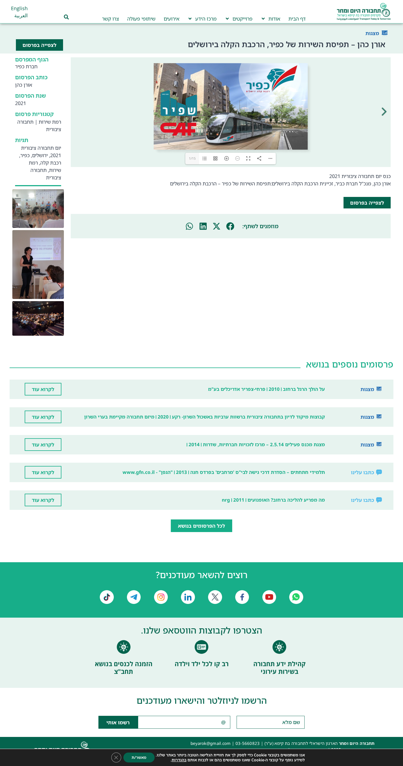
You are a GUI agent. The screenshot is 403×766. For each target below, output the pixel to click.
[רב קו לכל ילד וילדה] (201, 647)
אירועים (171, 18)
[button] (230, 226)
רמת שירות (50, 121)
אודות (274, 18)
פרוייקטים (242, 18)
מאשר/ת (139, 757)
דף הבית (297, 18)
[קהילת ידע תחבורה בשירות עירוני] (279, 647)
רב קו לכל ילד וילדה (202, 663)
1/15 (192, 158)
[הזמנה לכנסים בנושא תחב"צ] (123, 647)
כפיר (25, 155)
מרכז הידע (206, 18)
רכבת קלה (50, 162)
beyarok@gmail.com (211, 743)
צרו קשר (110, 18)
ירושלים (40, 155)
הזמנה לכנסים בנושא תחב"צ (123, 667)
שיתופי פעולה (141, 18)
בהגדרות (179, 759)
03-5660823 (247, 743)
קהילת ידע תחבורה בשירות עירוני (279, 667)
